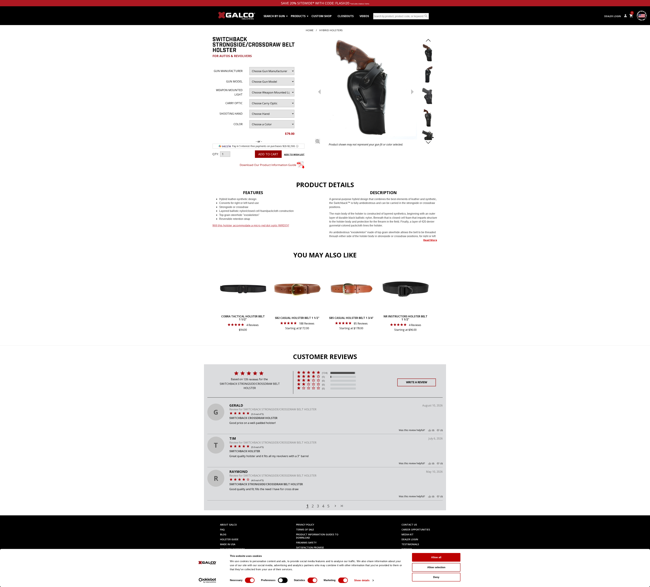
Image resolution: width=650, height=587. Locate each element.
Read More (430, 240)
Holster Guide (229, 539)
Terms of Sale (305, 529)
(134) (325, 373)
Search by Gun (274, 16)
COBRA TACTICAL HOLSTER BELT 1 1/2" (243, 318)
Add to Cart (268, 154)
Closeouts (346, 16)
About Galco (228, 524)
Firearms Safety (306, 542)
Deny (436, 577)
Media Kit (408, 534)
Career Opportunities (416, 529)
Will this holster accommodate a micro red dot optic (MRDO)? (250, 225)
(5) (323, 376)
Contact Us (409, 524)
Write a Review (416, 382)
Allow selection (436, 567)
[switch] (283, 580)
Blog (223, 534)
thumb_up (429, 430)
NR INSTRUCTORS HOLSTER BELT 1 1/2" (405, 318)
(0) (323, 380)
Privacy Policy (305, 524)
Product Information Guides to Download (317, 536)
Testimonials (410, 544)
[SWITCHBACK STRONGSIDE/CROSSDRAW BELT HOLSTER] (366, 89)
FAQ (222, 529)
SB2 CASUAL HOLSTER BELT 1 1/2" (297, 318)
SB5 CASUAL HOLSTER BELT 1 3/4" (351, 318)
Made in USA (227, 544)
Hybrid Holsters (331, 30)
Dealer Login (612, 16)
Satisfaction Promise (310, 547)
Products (298, 16)
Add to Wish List (294, 154)
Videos (364, 16)
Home (309, 30)
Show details (362, 580)
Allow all (436, 557)
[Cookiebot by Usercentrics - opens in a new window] (207, 580)
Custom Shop (321, 16)
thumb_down (438, 430)
